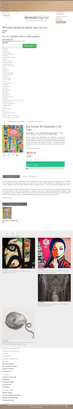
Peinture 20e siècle (7, 96)
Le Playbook (6, 387)
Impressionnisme (7, 86)
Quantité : (29, 156)
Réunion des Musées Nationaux (48, 133)
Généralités (5, 69)
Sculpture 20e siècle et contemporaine (12, 100)
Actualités (5, 10)
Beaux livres (5, 114)
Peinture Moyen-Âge (7, 64)
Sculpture (5, 98)
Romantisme (5, 93)
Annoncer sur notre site (9, 377)
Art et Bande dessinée (8, 112)
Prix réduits (5, 55)
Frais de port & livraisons (9, 366)
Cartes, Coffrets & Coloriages (10, 117)
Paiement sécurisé (7, 368)
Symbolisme (5, 95)
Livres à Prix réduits (8, 382)
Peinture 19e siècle (7, 83)
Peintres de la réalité (8, 73)
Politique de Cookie (8, 400)
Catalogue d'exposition (8, 57)
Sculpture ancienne (7, 102)
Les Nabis (5, 88)
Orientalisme (5, 91)
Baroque (4, 67)
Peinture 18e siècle (7, 74)
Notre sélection (6, 52)
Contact (4, 3)
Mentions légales (7, 392)
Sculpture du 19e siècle (8, 103)
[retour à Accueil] (4, 121)
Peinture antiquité (7, 61)
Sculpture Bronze (7, 105)
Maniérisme (5, 71)
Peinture (4, 59)
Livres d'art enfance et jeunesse (16, 121)
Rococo (4, 81)
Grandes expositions (8, 54)
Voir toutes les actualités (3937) (11, 236)
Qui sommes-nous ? (8, 364)
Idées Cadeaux (6, 108)
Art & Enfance (30, 133)
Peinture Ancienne (7, 62)
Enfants (4, 107)
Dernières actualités (9, 233)
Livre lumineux (6, 384)
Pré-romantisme (6, 79)
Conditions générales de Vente (11, 395)
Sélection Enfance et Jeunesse (10, 115)
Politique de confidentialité (10, 397)
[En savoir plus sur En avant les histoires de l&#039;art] (7, 213)
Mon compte (5, 1)
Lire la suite (11, 272)
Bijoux (4, 110)
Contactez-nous (6, 371)
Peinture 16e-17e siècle (8, 66)
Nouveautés (5, 50)
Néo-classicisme (6, 78)
